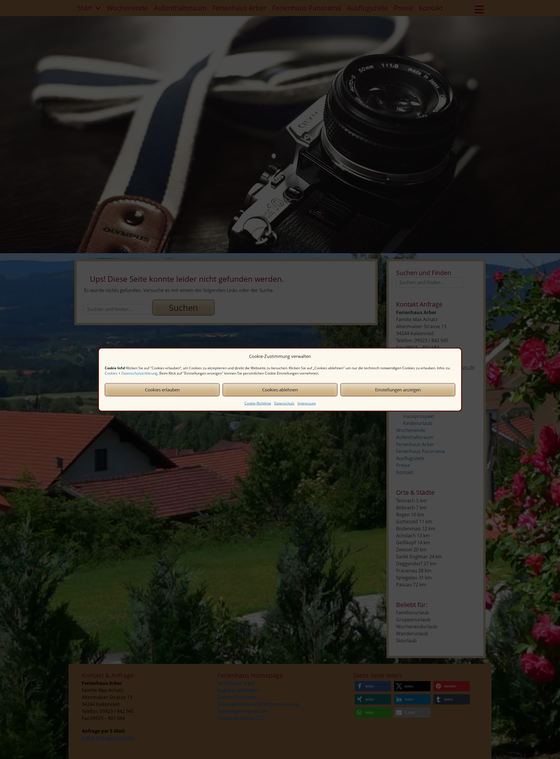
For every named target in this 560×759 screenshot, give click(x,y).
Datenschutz (284, 403)
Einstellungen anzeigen (398, 390)
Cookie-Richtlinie (257, 403)
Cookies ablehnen (280, 390)
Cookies (111, 372)
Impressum (307, 403)
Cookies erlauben (162, 390)
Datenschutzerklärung (139, 372)
